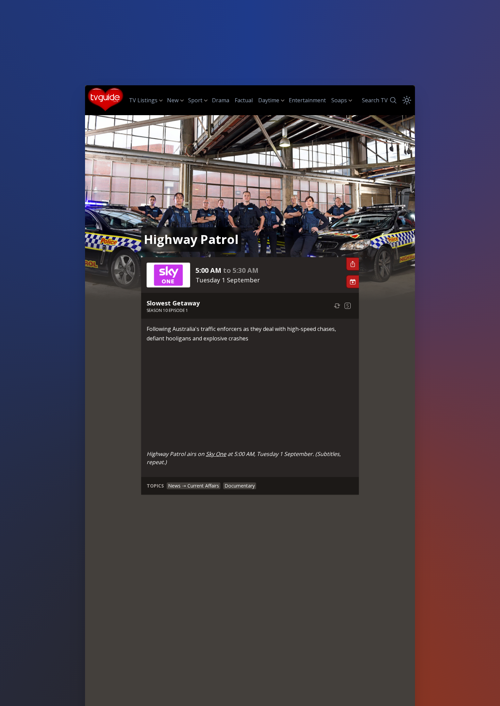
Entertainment (307, 100)
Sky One (216, 454)
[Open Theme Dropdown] (406, 100)
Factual (244, 100)
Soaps (339, 100)
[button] (352, 264)
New (173, 100)
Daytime (268, 100)
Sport (195, 100)
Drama (220, 100)
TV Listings (143, 100)
